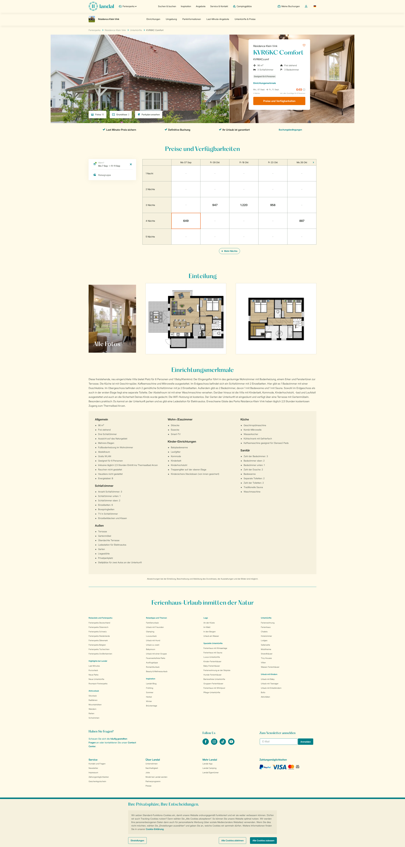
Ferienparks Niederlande (99, 636)
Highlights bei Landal (98, 661)
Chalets (264, 631)
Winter (149, 701)
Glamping (150, 631)
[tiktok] (223, 743)
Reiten (91, 713)
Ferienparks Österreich (98, 627)
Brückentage (151, 705)
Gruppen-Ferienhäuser (213, 683)
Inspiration (186, 6)
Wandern (92, 709)
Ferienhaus (266, 627)
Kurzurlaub (93, 670)
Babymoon (150, 649)
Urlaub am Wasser (211, 636)
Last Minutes (94, 666)
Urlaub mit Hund (153, 640)
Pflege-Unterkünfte (211, 692)
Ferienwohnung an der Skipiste (216, 670)
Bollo (263, 692)
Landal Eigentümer (210, 772)
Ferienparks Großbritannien (100, 654)
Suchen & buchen (167, 6)
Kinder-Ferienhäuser (212, 661)
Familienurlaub (152, 623)
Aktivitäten (265, 697)
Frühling (149, 688)
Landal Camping (209, 768)
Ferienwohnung (267, 623)
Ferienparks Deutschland (99, 623)
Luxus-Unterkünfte (211, 657)
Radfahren (93, 700)
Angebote (201, 6)
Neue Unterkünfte (96, 679)
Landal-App (207, 763)
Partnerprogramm (153, 781)
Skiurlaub (93, 696)
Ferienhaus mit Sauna (212, 652)
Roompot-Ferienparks (98, 683)
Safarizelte (265, 645)
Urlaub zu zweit (152, 645)
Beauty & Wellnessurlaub (156, 671)
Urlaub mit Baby (267, 679)
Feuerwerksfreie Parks (155, 658)
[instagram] (214, 743)
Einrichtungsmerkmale (264, 83)
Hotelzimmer (266, 636)
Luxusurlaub (151, 636)
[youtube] (231, 743)
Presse (148, 786)
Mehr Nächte (230, 251)
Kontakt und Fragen (97, 763)
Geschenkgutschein (97, 781)
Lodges (264, 640)
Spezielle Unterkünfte (213, 643)
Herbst (149, 697)
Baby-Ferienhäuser (211, 666)
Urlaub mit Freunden (155, 627)
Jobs (148, 772)
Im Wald (206, 627)
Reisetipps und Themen (156, 618)
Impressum (93, 772)
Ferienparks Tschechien (99, 649)
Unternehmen (152, 763)
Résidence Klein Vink (265, 46)
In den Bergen (209, 631)
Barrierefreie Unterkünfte (214, 679)
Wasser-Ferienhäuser (270, 667)
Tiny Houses (266, 658)
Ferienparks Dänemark (98, 640)
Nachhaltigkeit (152, 768)
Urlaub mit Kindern (269, 674)
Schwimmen (94, 718)
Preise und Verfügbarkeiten (279, 101)
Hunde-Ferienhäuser (212, 675)
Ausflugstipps (152, 662)
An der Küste (209, 623)
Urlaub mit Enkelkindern (271, 688)
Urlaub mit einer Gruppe (156, 654)
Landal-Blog (151, 683)
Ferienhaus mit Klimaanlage (215, 648)
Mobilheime (266, 649)
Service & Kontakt (219, 6)
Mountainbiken (95, 704)
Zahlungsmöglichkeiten (99, 777)
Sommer (149, 692)
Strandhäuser (266, 654)
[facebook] (205, 743)
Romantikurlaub (152, 667)
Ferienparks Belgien (97, 645)
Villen (263, 662)
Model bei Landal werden (156, 777)
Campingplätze (244, 6)
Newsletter (93, 768)
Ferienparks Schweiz (98, 631)
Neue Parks (93, 675)
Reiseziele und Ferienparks (100, 618)
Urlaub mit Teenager (269, 683)
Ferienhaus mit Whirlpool (214, 688)
